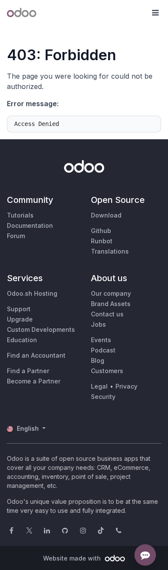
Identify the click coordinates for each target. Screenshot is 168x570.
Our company (111, 293)
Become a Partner (33, 381)
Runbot (101, 241)
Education (22, 339)
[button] (155, 13)
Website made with (73, 558)
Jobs (98, 324)
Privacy (126, 386)
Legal (99, 386)
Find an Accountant (36, 355)
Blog (97, 360)
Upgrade (20, 319)
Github (101, 230)
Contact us (107, 314)
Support (19, 309)
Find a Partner (28, 370)
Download (106, 215)
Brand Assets (111, 303)
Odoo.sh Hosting (32, 293)
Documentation (30, 225)
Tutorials (20, 215)
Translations (110, 251)
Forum (16, 235)
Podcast (103, 350)
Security (103, 396)
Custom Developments (41, 329)
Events (101, 339)
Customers (107, 370)
